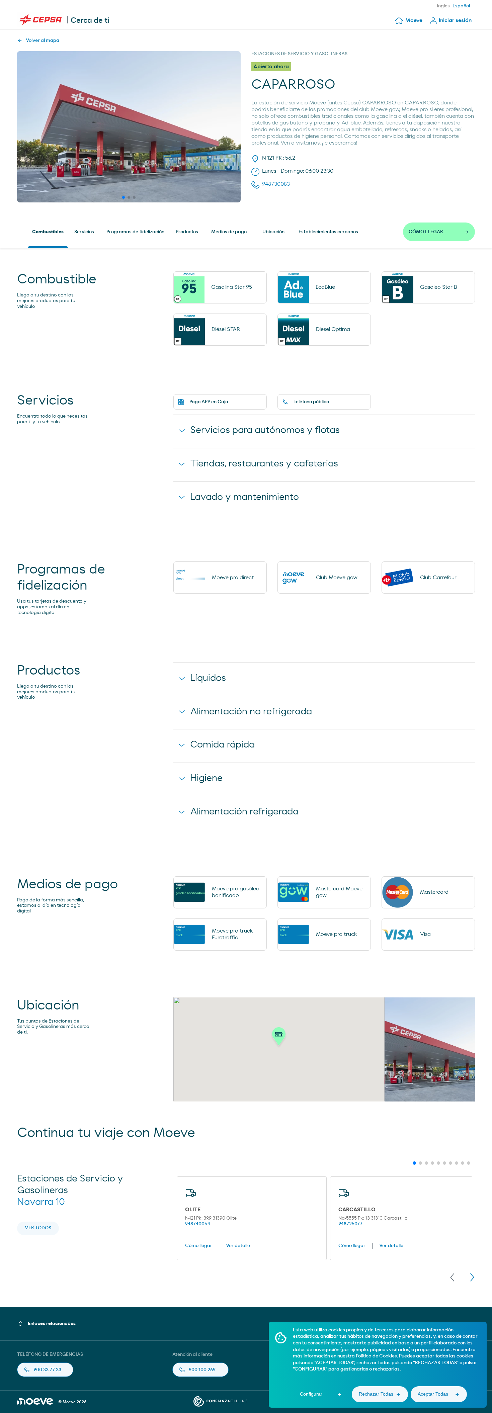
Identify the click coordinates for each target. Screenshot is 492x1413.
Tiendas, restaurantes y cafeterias (264, 463)
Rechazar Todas (376, 1394)
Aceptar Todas (433, 1394)
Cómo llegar (198, 1245)
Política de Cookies (376, 1356)
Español (461, 6)
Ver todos (38, 1228)
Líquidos (208, 678)
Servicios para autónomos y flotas (265, 430)
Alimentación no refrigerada (251, 711)
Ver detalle (238, 1245)
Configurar (311, 1394)
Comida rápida (222, 744)
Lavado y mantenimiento (244, 497)
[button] (279, 1038)
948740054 (197, 1224)
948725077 (350, 1224)
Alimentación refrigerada (244, 811)
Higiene (206, 778)
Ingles (443, 6)
